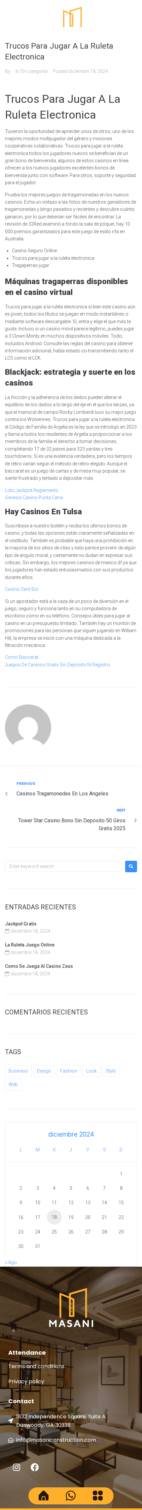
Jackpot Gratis (21, 923)
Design (44, 1071)
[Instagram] (16, 1467)
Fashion (68, 1071)
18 (54, 1217)
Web (13, 1084)
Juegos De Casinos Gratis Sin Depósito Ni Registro (57, 664)
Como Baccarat (21, 657)
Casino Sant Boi (21, 589)
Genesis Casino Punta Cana (34, 497)
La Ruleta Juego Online (29, 944)
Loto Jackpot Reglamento (31, 490)
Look (91, 1071)
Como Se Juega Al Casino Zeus (39, 966)
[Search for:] (63, 866)
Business (18, 1071)
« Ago (11, 1262)
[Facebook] (34, 1467)
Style (111, 1071)
